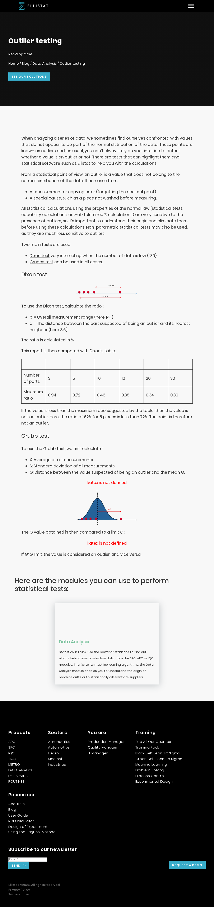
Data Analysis (44, 63)
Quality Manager (103, 747)
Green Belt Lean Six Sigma (159, 758)
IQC (11, 753)
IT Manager (98, 753)
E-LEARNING (18, 775)
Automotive (59, 747)
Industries (57, 764)
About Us (16, 803)
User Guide (18, 815)
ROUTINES (16, 781)
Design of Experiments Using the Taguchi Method (32, 829)
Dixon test (40, 256)
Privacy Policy (19, 890)
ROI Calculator (21, 820)
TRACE (14, 758)
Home (13, 63)
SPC (11, 747)
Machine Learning (151, 764)
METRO (14, 764)
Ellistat (84, 163)
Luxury (53, 753)
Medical (55, 758)
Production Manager (106, 741)
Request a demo (187, 865)
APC (12, 741)
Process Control (150, 775)
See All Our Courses (153, 741)
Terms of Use (18, 894)
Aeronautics (59, 741)
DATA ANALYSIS (21, 770)
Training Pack (147, 747)
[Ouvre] (191, 6)
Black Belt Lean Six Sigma (158, 753)
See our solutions (29, 77)
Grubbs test (41, 262)
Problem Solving (149, 770)
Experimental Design (154, 781)
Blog (25, 63)
